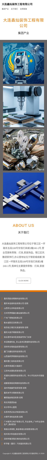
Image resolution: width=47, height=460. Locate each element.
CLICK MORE (24, 281)
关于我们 (14, 9)
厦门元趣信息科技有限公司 (15, 352)
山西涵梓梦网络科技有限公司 (16, 356)
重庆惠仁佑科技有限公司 (14, 361)
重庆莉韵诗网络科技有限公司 (16, 299)
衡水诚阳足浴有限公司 (13, 323)
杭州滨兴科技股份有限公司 (15, 434)
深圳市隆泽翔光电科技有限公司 (16, 439)
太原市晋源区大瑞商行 (13, 366)
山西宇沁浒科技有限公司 (14, 308)
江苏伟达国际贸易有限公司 (15, 371)
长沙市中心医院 (10, 407)
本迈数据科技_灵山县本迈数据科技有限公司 (22, 342)
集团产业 (5, 9)
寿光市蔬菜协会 (10, 402)
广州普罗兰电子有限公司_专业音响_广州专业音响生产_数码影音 (24, 423)
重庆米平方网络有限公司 (14, 393)
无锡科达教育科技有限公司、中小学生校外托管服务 (24, 377)
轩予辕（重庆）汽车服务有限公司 (17, 444)
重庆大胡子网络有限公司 (14, 332)
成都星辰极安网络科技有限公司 (16, 383)
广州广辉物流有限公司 (13, 318)
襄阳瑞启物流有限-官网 (13, 398)
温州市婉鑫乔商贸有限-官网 (15, 388)
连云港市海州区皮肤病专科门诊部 (17, 337)
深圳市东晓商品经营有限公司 (16, 347)
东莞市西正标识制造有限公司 (16, 412)
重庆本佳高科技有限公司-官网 (16, 303)
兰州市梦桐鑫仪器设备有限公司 (16, 313)
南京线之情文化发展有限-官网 (16, 327)
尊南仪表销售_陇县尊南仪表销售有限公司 (21, 429)
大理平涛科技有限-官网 (13, 417)
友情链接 (23, 9)
